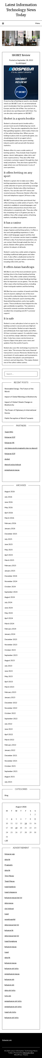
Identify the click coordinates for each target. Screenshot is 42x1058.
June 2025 (9, 544)
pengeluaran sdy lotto (13, 1007)
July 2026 (8, 497)
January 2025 (10, 571)
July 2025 (8, 539)
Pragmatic (9, 865)
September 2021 (11, 771)
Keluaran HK (9, 443)
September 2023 (11, 655)
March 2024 (9, 623)
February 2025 (10, 565)
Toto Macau (9, 876)
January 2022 (10, 750)
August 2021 (10, 777)
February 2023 (10, 692)
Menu (37, 23)
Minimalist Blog (28, 1053)
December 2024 (11, 576)
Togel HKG (9, 432)
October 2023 (10, 650)
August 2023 (10, 660)
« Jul (6, 840)
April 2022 (9, 734)
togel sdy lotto (10, 1012)
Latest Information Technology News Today (21, 10)
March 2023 (9, 687)
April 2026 (9, 513)
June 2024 (9, 608)
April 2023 (9, 682)
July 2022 (8, 724)
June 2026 (9, 502)
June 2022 (9, 729)
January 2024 (10, 634)
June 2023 (9, 671)
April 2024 (9, 618)
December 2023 (11, 639)
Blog (6, 795)
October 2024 (10, 586)
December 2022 (11, 703)
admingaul (22, 63)
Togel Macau (10, 881)
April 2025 (9, 555)
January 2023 (10, 697)
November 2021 (11, 761)
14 (26, 823)
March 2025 (9, 560)
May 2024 (9, 613)
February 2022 (10, 745)
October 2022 (10, 713)
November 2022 (11, 708)
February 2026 (10, 523)
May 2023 (9, 676)
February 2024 (10, 629)
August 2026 (10, 491)
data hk (7, 859)
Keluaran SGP (10, 437)
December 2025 (11, 534)
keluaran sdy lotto (12, 1017)
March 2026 (9, 518)
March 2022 (9, 740)
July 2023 (8, 666)
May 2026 (9, 507)
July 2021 (8, 782)
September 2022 (11, 719)
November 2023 (11, 645)
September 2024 (11, 592)
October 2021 (10, 766)
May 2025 (9, 550)
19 (16, 828)
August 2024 (10, 597)
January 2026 (10, 528)
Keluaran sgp (10, 854)
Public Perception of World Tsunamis (19, 418)
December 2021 (11, 755)
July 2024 (8, 602)
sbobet (7, 459)
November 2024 (11, 581)
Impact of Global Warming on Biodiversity (21, 397)
